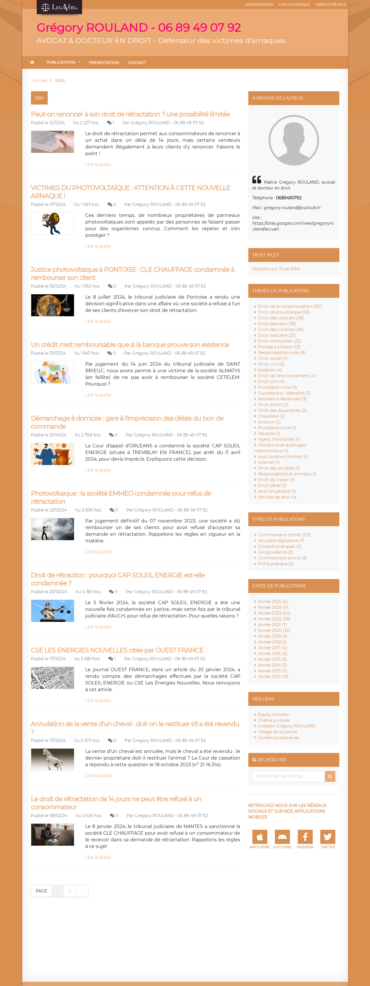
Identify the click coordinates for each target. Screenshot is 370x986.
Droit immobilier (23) (279, 341)
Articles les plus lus (277, 497)
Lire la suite (98, 164)
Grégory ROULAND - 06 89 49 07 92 (167, 122)
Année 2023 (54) (274, 613)
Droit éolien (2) (273, 404)
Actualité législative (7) (281, 540)
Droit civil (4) (271, 381)
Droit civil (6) (271, 364)
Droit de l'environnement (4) (287, 375)
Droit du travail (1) (276, 479)
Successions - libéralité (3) (284, 393)
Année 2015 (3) (272, 659)
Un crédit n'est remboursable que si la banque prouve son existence (130, 345)
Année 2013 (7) (272, 671)
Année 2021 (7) (272, 624)
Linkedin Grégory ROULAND (287, 726)
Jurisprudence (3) (275, 552)
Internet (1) (269, 462)
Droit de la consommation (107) (290, 306)
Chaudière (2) (271, 416)
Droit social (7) (273, 358)
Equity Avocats (273, 714)
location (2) (269, 422)
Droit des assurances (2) (282, 410)
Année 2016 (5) (272, 653)
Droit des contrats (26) (281, 329)
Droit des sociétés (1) (279, 468)
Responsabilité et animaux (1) (287, 474)
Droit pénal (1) (272, 485)
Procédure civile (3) (277, 387)
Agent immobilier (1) (279, 439)
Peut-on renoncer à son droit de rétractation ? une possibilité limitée (130, 114)
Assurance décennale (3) (282, 398)
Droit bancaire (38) (277, 323)
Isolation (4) (270, 370)
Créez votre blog (331, 4)
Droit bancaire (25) (277, 335)
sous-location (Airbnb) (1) (283, 456)
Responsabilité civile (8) (282, 352)
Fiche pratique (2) (276, 563)
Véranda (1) (269, 433)
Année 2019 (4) (273, 636)
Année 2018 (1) (272, 642)
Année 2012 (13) (273, 676)
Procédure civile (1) (277, 427)
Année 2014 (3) (272, 665)
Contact (137, 62)
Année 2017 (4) (272, 647)
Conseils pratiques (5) (279, 546)
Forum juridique (294, 4)
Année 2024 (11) (273, 607)
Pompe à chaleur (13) (279, 346)
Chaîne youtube (274, 720)
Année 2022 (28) (274, 619)
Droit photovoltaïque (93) (284, 312)
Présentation (104, 62)
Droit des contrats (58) (281, 318)
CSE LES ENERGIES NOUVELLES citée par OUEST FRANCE (117, 650)
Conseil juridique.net (278, 737)
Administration (259, 4)
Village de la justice (277, 731)
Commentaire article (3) (282, 558)
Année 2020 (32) (274, 630)
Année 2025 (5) (273, 601)
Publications (61, 62)
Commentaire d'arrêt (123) (284, 534)
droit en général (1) (277, 491)
